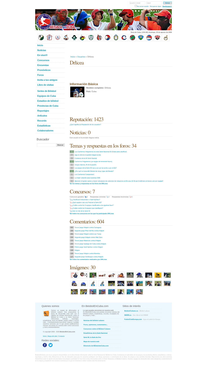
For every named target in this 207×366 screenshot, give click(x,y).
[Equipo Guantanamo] (166, 41)
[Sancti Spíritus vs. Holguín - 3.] (130, 278)
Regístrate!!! (167, 6)
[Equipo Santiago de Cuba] (157, 41)
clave (149, 3)
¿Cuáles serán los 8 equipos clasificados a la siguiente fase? (92, 205)
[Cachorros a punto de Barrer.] (102, 278)
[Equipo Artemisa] (58, 41)
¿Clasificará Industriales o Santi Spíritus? (86, 199)
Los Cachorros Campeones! (84, 174)
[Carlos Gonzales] (111, 295)
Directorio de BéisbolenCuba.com (96, 346)
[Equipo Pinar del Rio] (41, 41)
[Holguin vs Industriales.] (83, 278)
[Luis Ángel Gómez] (93, 295)
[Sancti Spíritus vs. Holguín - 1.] (148, 278)
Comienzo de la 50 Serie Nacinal (86, 158)
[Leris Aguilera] (148, 287)
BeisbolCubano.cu (137, 311)
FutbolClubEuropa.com (142, 319)
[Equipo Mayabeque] (66, 41)
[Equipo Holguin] (141, 41)
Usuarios (81, 57)
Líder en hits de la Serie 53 (81, 211)
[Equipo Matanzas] (82, 41)
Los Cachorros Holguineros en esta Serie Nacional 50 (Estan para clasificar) (101, 151)
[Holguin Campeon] (120, 287)
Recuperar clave (155, 6)
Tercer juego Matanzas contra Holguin (88, 240)
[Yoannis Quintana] (83, 295)
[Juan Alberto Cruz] (102, 295)
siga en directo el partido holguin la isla (88, 155)
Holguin (77, 250)
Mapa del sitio (52, 336)
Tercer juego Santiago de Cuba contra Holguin (90, 244)
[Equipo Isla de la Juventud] (74, 41)
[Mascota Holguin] (74, 287)
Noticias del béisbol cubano (94, 320)
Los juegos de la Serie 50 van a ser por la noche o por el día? (95, 168)
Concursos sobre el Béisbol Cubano (97, 329)
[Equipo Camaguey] (124, 41)
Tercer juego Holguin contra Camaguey (88, 227)
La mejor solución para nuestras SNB (87, 178)
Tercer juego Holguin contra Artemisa (87, 253)
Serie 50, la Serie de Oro (92, 337)
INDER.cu (136, 315)
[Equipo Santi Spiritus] (107, 41)
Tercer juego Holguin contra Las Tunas (88, 234)
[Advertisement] (121, 48)
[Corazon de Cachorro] (74, 278)
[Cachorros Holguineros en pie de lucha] (102, 287)
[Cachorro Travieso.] (111, 278)
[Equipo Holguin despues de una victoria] (167, 287)
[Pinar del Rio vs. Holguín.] (93, 278)
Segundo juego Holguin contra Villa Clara (88, 237)
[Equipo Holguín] (130, 287)
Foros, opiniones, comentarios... (96, 324)
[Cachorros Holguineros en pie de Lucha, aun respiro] (111, 287)
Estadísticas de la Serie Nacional (95, 333)
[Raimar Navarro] (130, 295)
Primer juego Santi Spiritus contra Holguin (89, 247)
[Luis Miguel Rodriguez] (158, 287)
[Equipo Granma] (149, 41)
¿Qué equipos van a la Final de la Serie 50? (87, 202)
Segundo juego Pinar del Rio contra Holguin (89, 231)
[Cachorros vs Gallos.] (167, 278)
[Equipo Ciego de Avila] (116, 41)
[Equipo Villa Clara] (99, 41)
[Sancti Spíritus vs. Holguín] (158, 278)
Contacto (61, 336)
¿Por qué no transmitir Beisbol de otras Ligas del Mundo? (94, 171)
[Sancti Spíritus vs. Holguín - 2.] (139, 278)
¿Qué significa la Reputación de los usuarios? (85, 124)
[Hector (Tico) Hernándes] (120, 295)
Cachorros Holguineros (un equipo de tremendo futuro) (93, 161)
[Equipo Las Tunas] (132, 41)
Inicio (72, 57)
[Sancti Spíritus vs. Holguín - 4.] (120, 278)
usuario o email (135, 3)
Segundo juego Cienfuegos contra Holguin (89, 257)
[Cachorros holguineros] (83, 287)
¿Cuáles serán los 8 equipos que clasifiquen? (87, 208)
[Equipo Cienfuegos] (91, 41)
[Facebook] (44, 347)
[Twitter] (50, 347)
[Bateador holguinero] (139, 287)
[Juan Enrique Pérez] (74, 295)
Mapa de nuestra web (91, 341)
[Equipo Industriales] (49, 41)
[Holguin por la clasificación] (93, 287)
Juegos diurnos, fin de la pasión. (86, 165)
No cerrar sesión (143, 6)
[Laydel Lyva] (139, 295)
